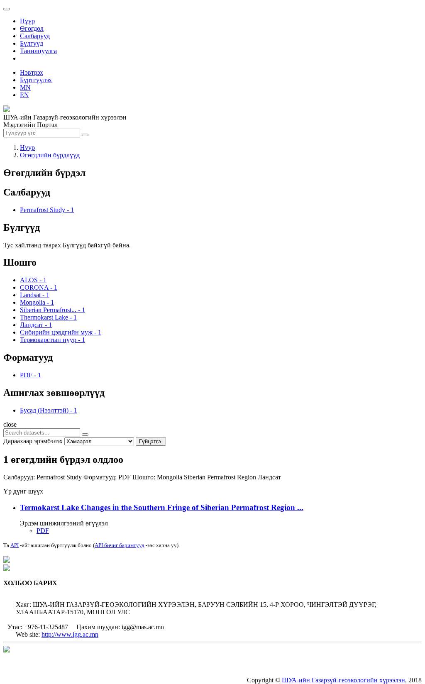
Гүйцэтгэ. (151, 441)
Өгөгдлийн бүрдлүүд (50, 155)
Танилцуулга (38, 50)
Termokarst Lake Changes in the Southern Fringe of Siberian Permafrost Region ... (161, 507)
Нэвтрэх (31, 72)
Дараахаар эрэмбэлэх (33, 441)
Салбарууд (35, 35)
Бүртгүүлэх (36, 79)
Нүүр (27, 20)
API (14, 545)
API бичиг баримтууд (119, 545)
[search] (85, 434)
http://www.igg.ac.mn (70, 634)
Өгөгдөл (32, 28)
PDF (43, 530)
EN (24, 94)
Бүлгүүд (31, 43)
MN (25, 87)
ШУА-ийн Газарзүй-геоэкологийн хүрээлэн (343, 680)
